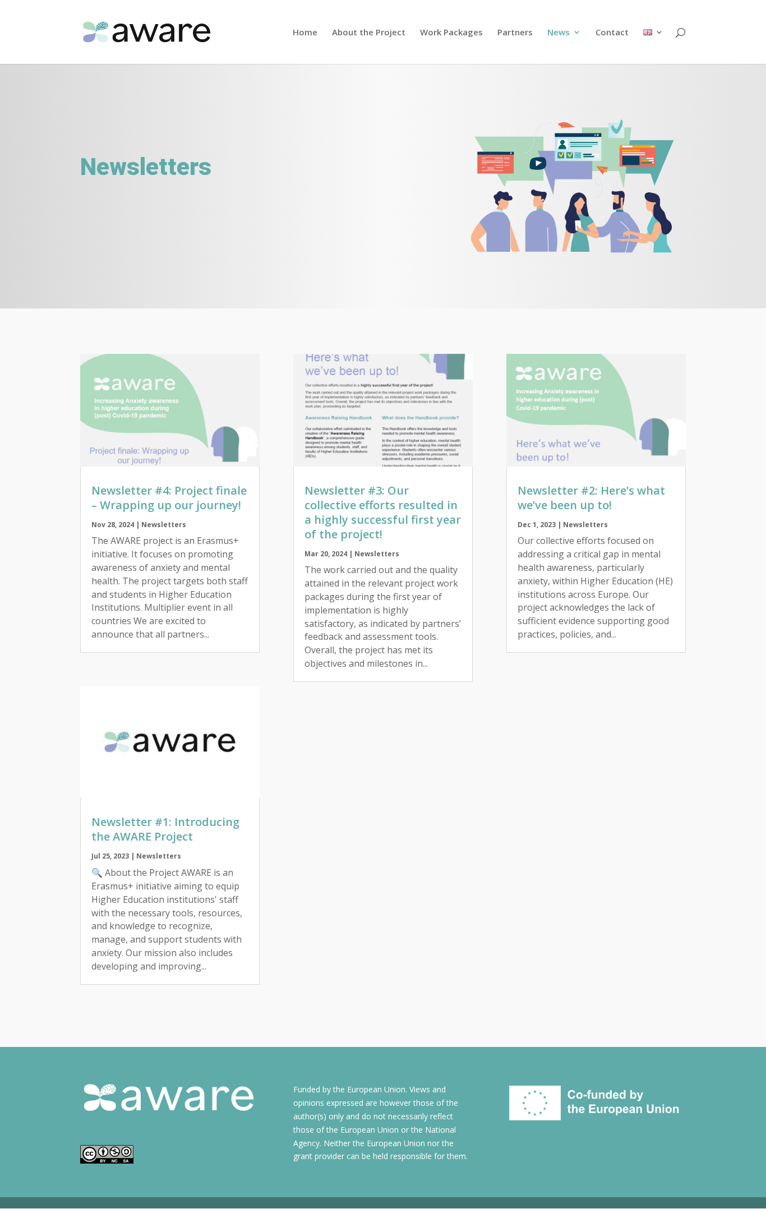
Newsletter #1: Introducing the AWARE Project (165, 829)
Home (305, 33)
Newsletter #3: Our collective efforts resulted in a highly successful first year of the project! (382, 512)
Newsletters (163, 524)
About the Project (368, 33)
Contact (612, 33)
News (558, 33)
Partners (515, 33)
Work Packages (451, 33)
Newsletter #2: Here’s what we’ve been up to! (591, 498)
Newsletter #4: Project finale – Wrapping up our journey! (169, 498)
